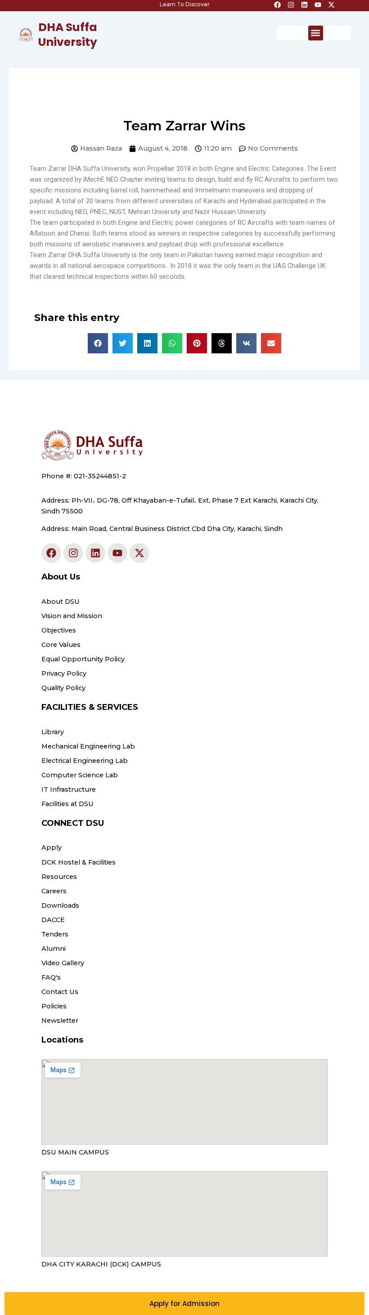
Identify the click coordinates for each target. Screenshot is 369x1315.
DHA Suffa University (67, 34)
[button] (315, 33)
